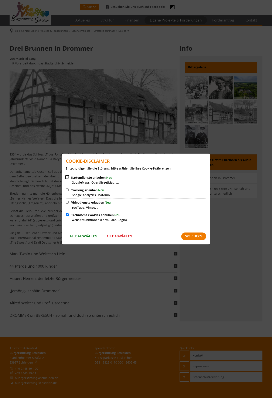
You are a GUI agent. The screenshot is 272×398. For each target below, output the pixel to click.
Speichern (193, 236)
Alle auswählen (83, 236)
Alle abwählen (119, 236)
